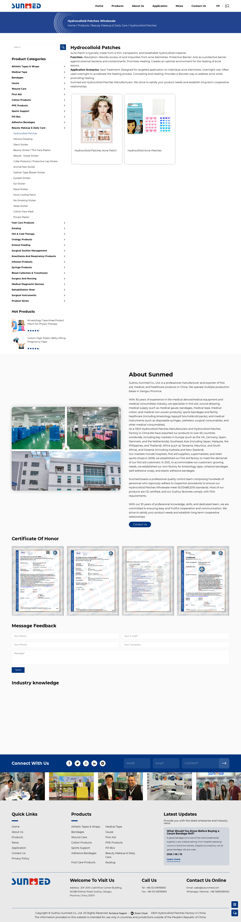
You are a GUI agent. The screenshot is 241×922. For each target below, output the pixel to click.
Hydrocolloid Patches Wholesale (149, 487)
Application (159, 6)
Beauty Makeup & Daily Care (109, 25)
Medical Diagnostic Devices (28, 284)
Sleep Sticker (20, 206)
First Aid (17, 94)
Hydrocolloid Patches (25, 133)
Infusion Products (22, 261)
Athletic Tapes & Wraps (127, 11)
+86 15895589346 (219, 891)
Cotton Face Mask (23, 211)
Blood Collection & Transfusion (30, 273)
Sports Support (20, 111)
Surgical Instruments (24, 295)
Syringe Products (22, 267)
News (179, 6)
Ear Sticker (19, 183)
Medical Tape (19, 72)
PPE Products (20, 105)
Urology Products (22, 239)
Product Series (20, 301)
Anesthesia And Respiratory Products (34, 256)
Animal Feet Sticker (24, 167)
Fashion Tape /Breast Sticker (29, 172)
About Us (138, 6)
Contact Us (198, 6)
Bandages (17, 77)
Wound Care (19, 88)
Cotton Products (21, 100)
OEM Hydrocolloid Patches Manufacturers (161, 428)
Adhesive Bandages (23, 122)
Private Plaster (21, 217)
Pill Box (127, 10)
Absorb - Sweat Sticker (26, 155)
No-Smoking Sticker (24, 200)
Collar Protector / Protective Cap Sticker (35, 161)
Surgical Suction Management (172, 9)
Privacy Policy (20, 858)
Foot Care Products (23, 222)
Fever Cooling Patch (24, 195)
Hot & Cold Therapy (23, 234)
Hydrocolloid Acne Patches (145, 150)
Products (118, 6)
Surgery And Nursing (24, 278)
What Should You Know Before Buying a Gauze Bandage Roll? (193, 832)
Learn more (173, 859)
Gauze (15, 83)
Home (99, 6)
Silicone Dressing (22, 139)
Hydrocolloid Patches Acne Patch (96, 150)
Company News (187, 11)
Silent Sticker (20, 144)
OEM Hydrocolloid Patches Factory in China (178, 913)
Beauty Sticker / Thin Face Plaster (32, 150)
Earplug (16, 228)
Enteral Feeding (21, 245)
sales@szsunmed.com (206, 887)
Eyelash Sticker (21, 178)
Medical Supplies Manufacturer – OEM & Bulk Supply (150, 10)
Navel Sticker (20, 189)
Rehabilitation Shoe (23, 289)
